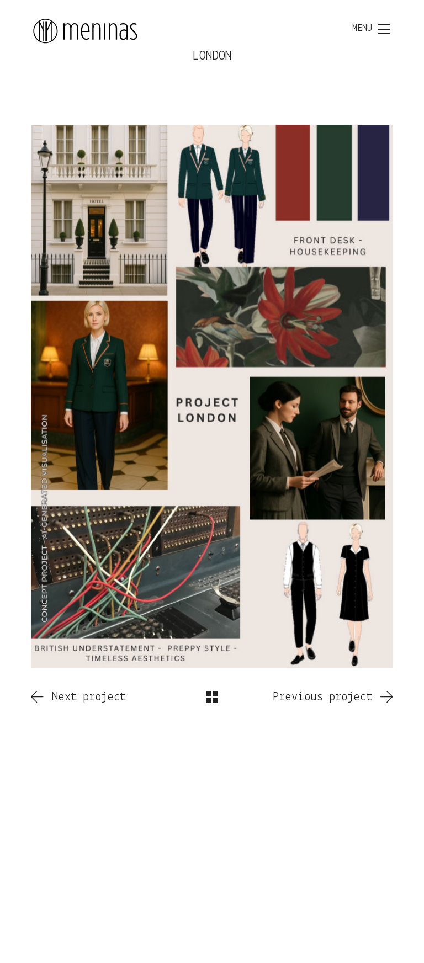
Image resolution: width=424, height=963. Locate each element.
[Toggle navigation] (371, 29)
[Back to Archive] (212, 697)
